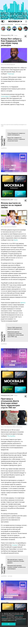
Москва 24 (14, 21)
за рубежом (4, 148)
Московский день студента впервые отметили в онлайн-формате (15, 561)
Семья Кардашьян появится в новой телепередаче (16, 134)
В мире (15, 35)
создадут (15, 545)
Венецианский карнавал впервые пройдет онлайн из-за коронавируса (16, 567)
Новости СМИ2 (4, 174)
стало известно (5, 96)
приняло (22, 303)
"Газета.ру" (10, 74)
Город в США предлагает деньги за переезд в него (14, 328)
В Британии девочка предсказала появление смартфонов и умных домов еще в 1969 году (15, 334)
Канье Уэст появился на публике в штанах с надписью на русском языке (16, 139)
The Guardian (11, 436)
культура (10, 576)
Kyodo (16, 240)
